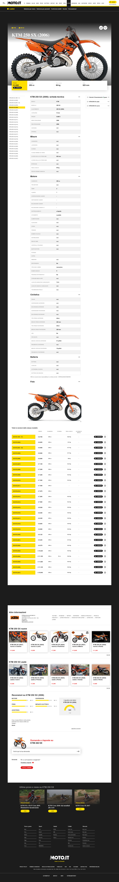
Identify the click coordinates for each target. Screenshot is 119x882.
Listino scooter (70, 832)
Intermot (54, 837)
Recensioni (70, 840)
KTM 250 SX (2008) (13, 112)
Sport (40, 826)
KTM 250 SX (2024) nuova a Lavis (37, 645)
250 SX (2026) (16, 567)
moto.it (55, 876)
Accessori (84, 837)
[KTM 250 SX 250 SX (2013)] (105, 497)
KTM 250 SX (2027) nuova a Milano (78, 645)
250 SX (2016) (16, 513)
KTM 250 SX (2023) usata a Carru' (16, 679)
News (25, 829)
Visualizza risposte (26, 762)
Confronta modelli (56, 9)
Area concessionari (112, 4)
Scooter (65, 9)
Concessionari (72, 9)
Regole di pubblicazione (48, 866)
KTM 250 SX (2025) (13, 153)
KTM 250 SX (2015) (13, 129)
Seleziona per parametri (43, 9)
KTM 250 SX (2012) (13, 122)
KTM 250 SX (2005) (13, 105)
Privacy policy (23, 866)
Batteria (34, 356)
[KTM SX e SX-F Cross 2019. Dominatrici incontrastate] (32, 797)
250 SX (22, 28)
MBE (54, 832)
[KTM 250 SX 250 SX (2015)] (105, 507)
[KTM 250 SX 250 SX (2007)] (105, 464)
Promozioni (84, 843)
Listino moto (70, 829)
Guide (25, 837)
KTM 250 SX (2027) (13, 158)
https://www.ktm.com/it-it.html (27, 621)
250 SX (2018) (16, 523)
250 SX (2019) (16, 529)
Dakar (40, 840)
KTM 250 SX (41, 741)
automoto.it (46, 876)
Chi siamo (75, 866)
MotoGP (40, 832)
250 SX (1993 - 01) (18, 437)
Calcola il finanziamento (96, 97)
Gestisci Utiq (83, 866)
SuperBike (40, 834)
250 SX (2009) (16, 475)
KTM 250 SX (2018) (13, 136)
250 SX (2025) (16, 561)
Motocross (40, 837)
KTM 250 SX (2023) (13, 148)
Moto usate (84, 832)
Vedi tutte (108, 654)
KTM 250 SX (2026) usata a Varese (78, 679)
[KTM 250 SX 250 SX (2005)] (105, 453)
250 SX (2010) (16, 480)
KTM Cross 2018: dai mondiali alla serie (59, 806)
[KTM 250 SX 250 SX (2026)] (105, 567)
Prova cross (25, 803)
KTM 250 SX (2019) (13, 139)
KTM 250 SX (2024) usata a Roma (58, 679)
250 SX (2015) (16, 507)
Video (25, 843)
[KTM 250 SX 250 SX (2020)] (105, 535)
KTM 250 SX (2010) (13, 117)
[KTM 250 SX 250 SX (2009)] (105, 475)
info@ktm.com (24, 620)
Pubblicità (59, 866)
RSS (70, 866)
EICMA (54, 829)
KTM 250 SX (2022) (13, 146)
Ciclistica (34, 294)
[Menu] (4, 3)
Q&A (69, 843)
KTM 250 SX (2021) (13, 143)
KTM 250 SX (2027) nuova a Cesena (16, 645)
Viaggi (25, 840)
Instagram (76, 615)
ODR (66, 866)
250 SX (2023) (16, 551)
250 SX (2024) (16, 556)
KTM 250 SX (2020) (13, 141)
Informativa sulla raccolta (7, 881)
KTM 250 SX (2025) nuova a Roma (99, 645)
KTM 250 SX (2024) (13, 151)
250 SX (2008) (16, 469)
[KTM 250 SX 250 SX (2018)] (105, 524)
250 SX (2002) (16, 442)
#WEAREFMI (41, 845)
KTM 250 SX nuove (94, 106)
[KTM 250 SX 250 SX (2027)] (105, 573)
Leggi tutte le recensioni (76, 728)
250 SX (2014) (16, 502)
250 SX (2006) (16, 458)
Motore (33, 176)
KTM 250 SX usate (94, 101)
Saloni (55, 826)
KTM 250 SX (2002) (13, 100)
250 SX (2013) (16, 496)
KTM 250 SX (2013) (13, 124)
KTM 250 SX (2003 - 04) (14, 102)
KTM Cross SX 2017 (83, 805)
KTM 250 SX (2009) (13, 114)
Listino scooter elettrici (72, 834)
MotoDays (55, 834)
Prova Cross (80, 803)
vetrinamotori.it (71, 876)
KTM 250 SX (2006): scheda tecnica (47, 96)
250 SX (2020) (16, 534)
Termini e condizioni (34, 866)
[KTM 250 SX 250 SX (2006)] (105, 458)
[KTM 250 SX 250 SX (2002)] (105, 442)
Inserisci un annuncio (86, 845)
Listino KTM (90, 617)
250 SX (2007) (16, 464)
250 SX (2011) (16, 485)
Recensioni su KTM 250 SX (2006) (28, 695)
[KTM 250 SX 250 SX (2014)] (105, 502)
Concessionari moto (86, 840)
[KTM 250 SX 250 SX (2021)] (105, 540)
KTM (14, 28)
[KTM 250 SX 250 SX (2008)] (105, 469)
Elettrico (25, 834)
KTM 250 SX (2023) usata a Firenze (37, 679)
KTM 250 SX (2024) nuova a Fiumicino (58, 645)
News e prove (27, 826)
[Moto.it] (14, 3)
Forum (25, 845)
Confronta (18, 87)
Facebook (62, 615)
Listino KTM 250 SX (65, 617)
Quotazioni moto (71, 837)
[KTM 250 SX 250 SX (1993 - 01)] (105, 437)
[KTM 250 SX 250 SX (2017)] (105, 518)
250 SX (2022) (16, 545)
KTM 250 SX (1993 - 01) (14, 98)
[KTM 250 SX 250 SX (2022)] (105, 545)
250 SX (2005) (16, 453)
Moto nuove (85, 829)
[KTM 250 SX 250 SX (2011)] (105, 486)
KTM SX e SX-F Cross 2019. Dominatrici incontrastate (30, 806)
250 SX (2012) (16, 491)
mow (62, 876)
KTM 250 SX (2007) (13, 110)
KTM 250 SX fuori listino (78, 617)
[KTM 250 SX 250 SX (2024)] (105, 556)
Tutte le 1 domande (26, 767)
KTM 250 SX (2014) (13, 127)
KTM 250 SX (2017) (13, 134)
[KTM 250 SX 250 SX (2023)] (105, 551)
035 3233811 (24, 619)
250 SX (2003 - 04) (18, 447)
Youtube (54, 615)
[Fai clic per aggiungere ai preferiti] (105, 28)
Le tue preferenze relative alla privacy (25, 881)
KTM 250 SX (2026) (13, 156)
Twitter (69, 615)
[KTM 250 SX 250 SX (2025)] (105, 562)
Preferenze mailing (94, 866)
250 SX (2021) (16, 540)
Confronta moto (70, 845)
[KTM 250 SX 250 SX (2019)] (105, 529)
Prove (25, 832)
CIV (39, 843)
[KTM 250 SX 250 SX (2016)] (105, 513)
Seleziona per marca (29, 9)
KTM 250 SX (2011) (13, 119)
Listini (69, 826)
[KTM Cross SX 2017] (87, 797)
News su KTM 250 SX (86, 615)
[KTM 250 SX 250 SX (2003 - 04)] (105, 448)
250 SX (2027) (16, 572)
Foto (32, 381)
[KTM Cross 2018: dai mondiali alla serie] (59, 797)
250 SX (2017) (16, 518)
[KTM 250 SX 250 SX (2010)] (105, 480)
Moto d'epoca (85, 834)
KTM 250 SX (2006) (13, 107)
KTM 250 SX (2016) (13, 131)
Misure (33, 136)
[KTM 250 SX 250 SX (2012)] (105, 491)
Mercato (85, 826)
